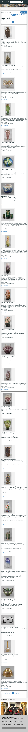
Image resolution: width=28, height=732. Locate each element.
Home (3, 9)
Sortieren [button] (24, 14)
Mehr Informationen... (4, 48)
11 (22, 22)
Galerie (18, 14)
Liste (14, 14)
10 (20, 22)
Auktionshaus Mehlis (4, 2)
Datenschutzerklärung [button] (10, 726)
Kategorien (23, 12)
